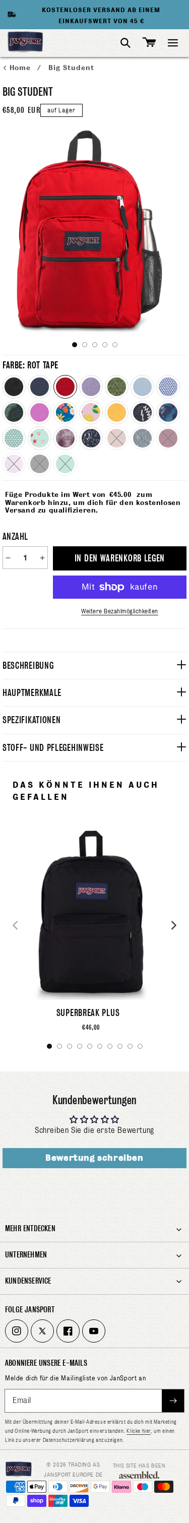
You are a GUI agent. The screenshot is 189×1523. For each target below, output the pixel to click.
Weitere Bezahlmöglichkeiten (119, 611)
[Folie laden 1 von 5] (74, 344)
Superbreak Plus (88, 1012)
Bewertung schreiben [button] (94, 1158)
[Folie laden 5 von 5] (114, 344)
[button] (173, 43)
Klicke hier (139, 1431)
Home (21, 68)
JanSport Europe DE (73, 1474)
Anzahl (15, 536)
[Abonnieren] (173, 1400)
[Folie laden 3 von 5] (94, 344)
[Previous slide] (15, 925)
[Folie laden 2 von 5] (84, 344)
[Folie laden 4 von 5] (104, 344)
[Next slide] (173, 925)
